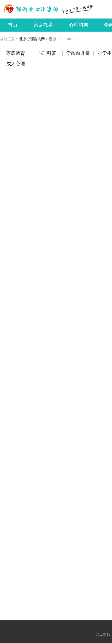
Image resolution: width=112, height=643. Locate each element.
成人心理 (15, 63)
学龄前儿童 (78, 53)
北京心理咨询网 (32, 39)
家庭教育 (43, 25)
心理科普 (79, 25)
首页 (13, 25)
